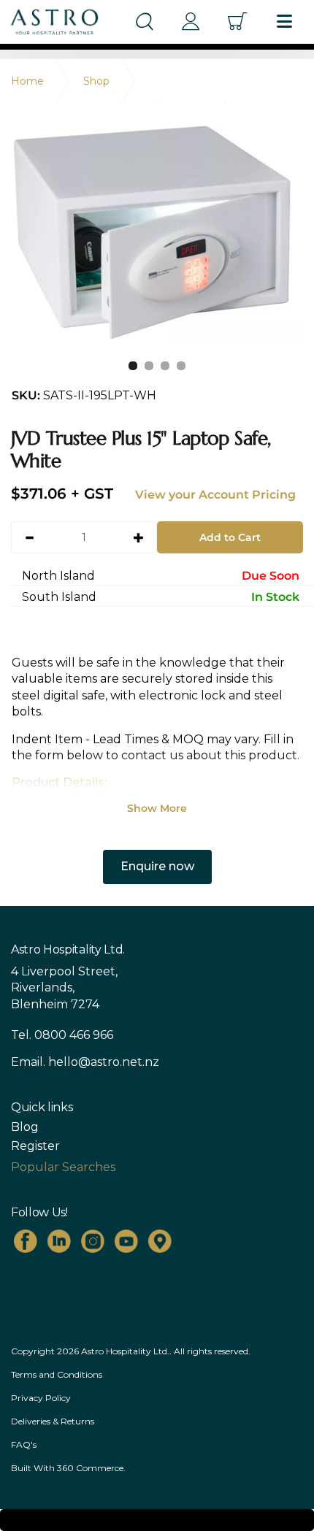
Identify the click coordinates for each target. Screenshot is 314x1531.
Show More (157, 808)
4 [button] (181, 365)
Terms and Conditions (56, 1374)
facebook (25, 1241)
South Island (160, 597)
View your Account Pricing (215, 495)
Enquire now (157, 866)
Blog (25, 1127)
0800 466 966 (73, 1035)
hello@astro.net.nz (103, 1062)
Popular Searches (63, 1167)
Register (35, 1146)
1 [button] (133, 365)
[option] (157, 233)
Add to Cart (230, 537)
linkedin (59, 1241)
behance (160, 1241)
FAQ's (24, 1444)
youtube (126, 1241)
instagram (92, 1241)
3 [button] (165, 365)
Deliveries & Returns (52, 1421)
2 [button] (149, 365)
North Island (160, 576)
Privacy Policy (41, 1397)
